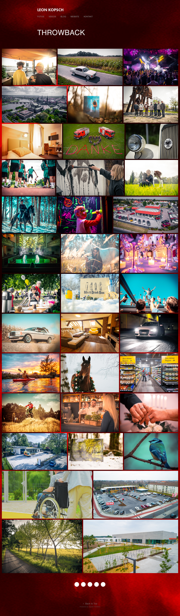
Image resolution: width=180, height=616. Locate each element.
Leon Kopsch (50, 9)
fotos (40, 16)
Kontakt (88, 16)
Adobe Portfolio (94, 607)
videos (52, 16)
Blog (63, 16)
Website (74, 16)
